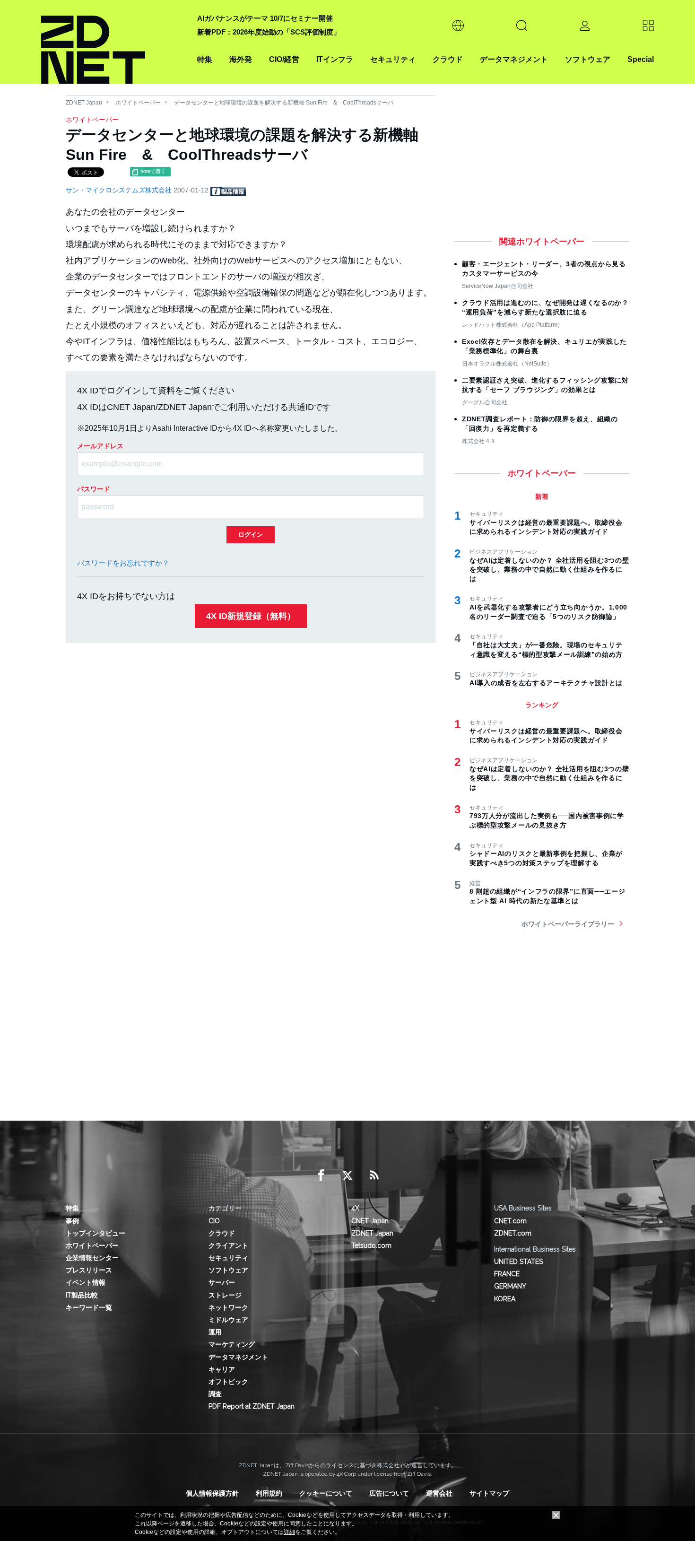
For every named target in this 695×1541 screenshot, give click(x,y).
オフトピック (228, 1381)
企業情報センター (92, 1258)
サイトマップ (489, 1493)
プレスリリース (89, 1270)
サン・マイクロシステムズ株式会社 (120, 190)
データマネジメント (514, 59)
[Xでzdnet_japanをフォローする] (347, 1175)
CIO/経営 (284, 59)
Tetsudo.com (371, 1245)
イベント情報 (85, 1282)
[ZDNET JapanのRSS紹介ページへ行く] (374, 1175)
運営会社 (439, 1493)
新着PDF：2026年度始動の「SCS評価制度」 (268, 32)
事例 (72, 1221)
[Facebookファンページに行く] (321, 1175)
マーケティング (231, 1344)
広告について (389, 1493)
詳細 (289, 1532)
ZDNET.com (512, 1233)
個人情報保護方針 (212, 1493)
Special (640, 59)
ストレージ (225, 1295)
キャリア (221, 1369)
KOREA (504, 1299)
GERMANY (510, 1286)
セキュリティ (393, 59)
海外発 (240, 59)
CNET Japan (370, 1221)
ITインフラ (334, 59)
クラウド (448, 59)
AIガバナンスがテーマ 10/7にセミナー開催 (265, 18)
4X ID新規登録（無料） (250, 616)
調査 (215, 1394)
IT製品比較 (82, 1295)
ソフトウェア (587, 59)
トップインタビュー (95, 1233)
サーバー (221, 1282)
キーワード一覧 (89, 1307)
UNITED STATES (518, 1261)
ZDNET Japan (84, 102)
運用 (215, 1332)
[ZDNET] (113, 42)
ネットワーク (228, 1307)
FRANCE (507, 1274)
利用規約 (269, 1493)
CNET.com (510, 1221)
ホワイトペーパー (138, 102)
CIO (214, 1221)
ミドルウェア (228, 1319)
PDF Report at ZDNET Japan (251, 1406)
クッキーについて (325, 1493)
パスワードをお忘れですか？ (123, 563)
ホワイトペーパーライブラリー (567, 924)
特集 (204, 59)
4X (355, 1208)
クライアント (228, 1245)
